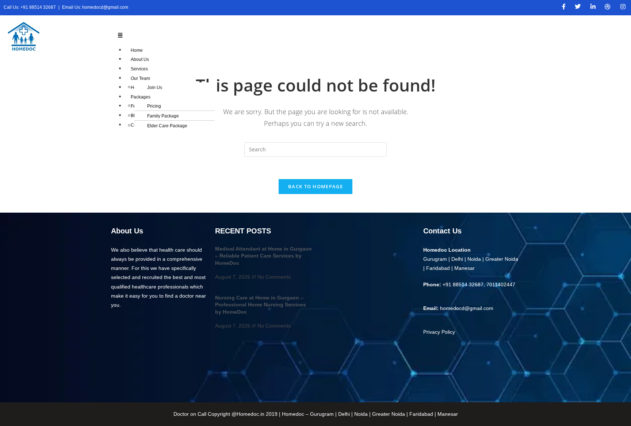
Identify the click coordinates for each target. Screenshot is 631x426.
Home (137, 50)
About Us (140, 59)
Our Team (140, 78)
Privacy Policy (439, 332)
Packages (140, 97)
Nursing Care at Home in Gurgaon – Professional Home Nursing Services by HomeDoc (260, 305)
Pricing (154, 106)
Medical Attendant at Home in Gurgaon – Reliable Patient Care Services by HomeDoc (263, 256)
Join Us (154, 87)
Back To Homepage (315, 186)
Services (139, 68)
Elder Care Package (167, 125)
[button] (364, 35)
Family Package (163, 116)
